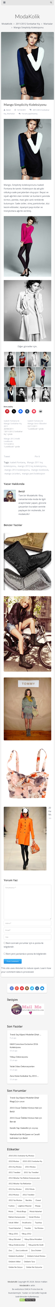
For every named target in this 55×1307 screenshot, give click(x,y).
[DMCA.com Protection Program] (27, 1300)
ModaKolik (27, 16)
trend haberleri (15, 1228)
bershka (29, 1200)
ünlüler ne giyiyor (16, 1267)
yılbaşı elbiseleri (15, 1239)
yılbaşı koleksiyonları (17, 1245)
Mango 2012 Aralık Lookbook (12, 440)
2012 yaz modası (15, 1200)
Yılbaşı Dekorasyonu (19, 1057)
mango (38, 1206)
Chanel (38, 1200)
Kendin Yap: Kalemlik (19, 1128)
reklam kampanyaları (17, 1217)
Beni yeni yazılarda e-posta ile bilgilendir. (26, 953)
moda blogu (21, 1211)
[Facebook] (12, 988)
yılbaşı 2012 (26, 1234)
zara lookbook (22, 1250)
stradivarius (26, 1223)
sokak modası (34, 1217)
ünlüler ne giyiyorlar (34, 1267)
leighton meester (25, 1206)
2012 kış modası (15, 1189)
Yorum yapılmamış (29, 113)
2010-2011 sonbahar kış (32, 1161)
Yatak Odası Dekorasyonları (22, 1066)
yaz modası (38, 1228)
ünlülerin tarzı (29, 1262)
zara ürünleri (36, 1250)
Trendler (27, 1228)
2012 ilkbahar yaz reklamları (20, 1183)
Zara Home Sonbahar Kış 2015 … (24, 1076)
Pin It (37, 456)
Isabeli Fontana (17, 462)
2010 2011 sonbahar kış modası (21, 1156)
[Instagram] (27, 988)
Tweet (7, 456)
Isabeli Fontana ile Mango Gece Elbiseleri (37, 422)
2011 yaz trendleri (31, 1172)
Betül (8, 110)
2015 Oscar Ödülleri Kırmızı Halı (24, 1108)
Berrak (13, 1121)
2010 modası (14, 1161)
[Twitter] (32, 988)
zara (10, 1250)
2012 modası (14, 1195)
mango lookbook (39, 469)
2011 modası (30, 1167)
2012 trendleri (28, 1195)
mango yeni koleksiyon (33, 473)
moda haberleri (36, 1211)
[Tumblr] (37, 988)
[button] (10, 359)
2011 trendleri (14, 1172)
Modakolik (24, 1285)
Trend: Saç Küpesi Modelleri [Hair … (25, 1034)
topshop (38, 1223)
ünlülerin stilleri (15, 1262)
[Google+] (17, 988)
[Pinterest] (22, 988)
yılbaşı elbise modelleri (33, 1239)
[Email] (42, 988)
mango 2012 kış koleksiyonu (32, 466)
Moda (11, 1211)
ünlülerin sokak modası (36, 1256)
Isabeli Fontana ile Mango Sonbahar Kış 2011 (13, 423)
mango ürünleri (12, 473)
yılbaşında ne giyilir (36, 1245)
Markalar (48, 23)
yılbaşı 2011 (13, 1234)
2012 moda (29, 1189)
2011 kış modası (15, 1167)
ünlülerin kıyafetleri (16, 1256)
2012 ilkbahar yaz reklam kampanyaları (24, 1178)
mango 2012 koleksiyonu (17, 469)
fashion (12, 1206)
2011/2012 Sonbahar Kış (28, 23)
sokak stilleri (14, 1223)
